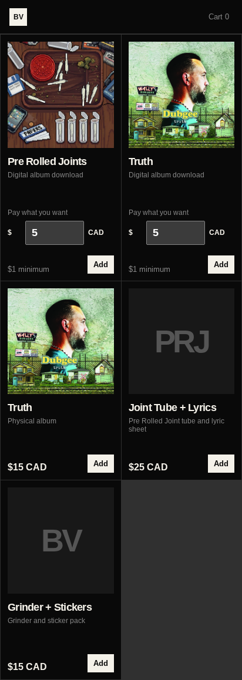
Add (100, 264)
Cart (219, 16)
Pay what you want (56, 222)
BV (18, 17)
